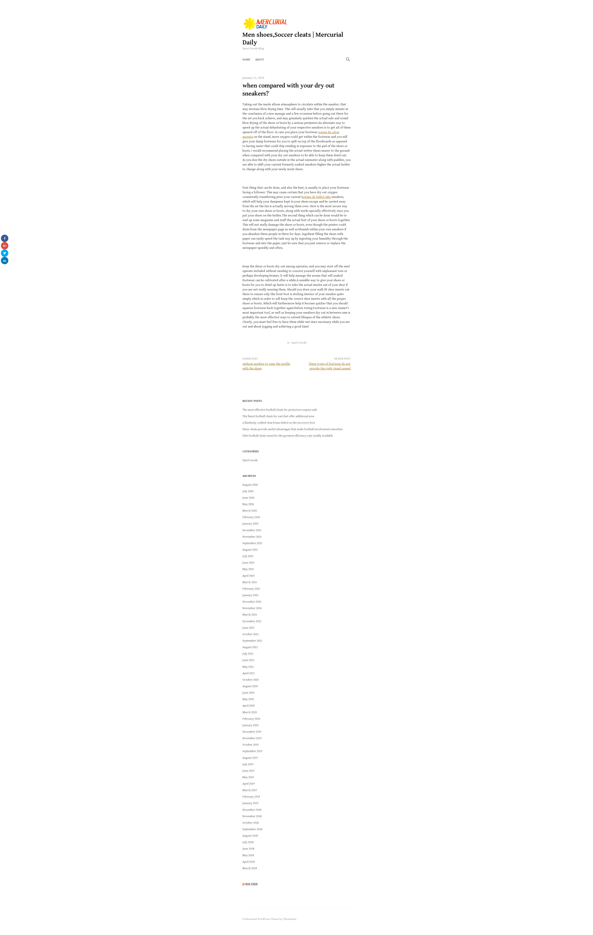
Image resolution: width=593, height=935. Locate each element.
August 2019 (250, 757)
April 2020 (248, 705)
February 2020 (251, 718)
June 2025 (248, 562)
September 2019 (252, 751)
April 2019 (248, 783)
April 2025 (248, 575)
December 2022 (251, 621)
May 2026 (248, 504)
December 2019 (251, 731)
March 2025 (249, 582)
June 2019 (248, 770)
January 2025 (250, 595)
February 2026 (251, 517)
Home (246, 59)
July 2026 (247, 491)
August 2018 (250, 835)
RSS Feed (251, 884)
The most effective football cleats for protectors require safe (279, 409)
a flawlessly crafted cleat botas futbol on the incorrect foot (278, 422)
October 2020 (250, 679)
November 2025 (252, 536)
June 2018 (248, 848)
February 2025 (251, 588)
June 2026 (248, 497)
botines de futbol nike (316, 197)
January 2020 (250, 725)
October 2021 (250, 634)
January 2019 (250, 803)
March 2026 (249, 510)
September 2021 (252, 640)
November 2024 (252, 608)
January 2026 (250, 523)
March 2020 (249, 712)
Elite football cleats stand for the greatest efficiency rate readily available (287, 435)
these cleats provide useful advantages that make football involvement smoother (292, 429)
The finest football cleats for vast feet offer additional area (278, 416)
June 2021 (248, 660)
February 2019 (251, 796)
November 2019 (252, 738)
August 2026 (250, 484)
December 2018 (251, 809)
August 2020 (250, 686)
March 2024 (249, 614)
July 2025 (247, 556)
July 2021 (247, 653)
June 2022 (248, 627)
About (259, 59)
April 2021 (248, 673)
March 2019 (249, 790)
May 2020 (248, 699)
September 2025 (252, 543)
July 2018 (247, 842)
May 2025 (248, 569)
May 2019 (248, 777)
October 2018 (250, 822)
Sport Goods (299, 342)
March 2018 (249, 868)
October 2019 (250, 744)
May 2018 (248, 855)
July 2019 (247, 764)
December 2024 (251, 601)
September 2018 (252, 829)
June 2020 (248, 692)
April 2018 (248, 861)
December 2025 (251, 530)
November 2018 (252, 816)
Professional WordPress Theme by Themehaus (269, 919)
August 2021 (250, 647)
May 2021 (248, 666)
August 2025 (250, 549)
